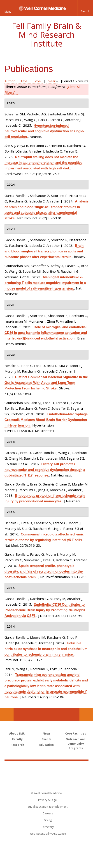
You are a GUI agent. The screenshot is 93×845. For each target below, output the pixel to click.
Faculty (17, 739)
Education (46, 745)
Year (52, 81)
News (47, 733)
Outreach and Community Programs (76, 743)
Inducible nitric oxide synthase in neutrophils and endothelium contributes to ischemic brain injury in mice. (46, 648)
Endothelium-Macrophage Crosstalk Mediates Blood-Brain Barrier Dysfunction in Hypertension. (46, 419)
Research (17, 745)
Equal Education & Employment (47, 807)
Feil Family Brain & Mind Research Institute (46, 34)
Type (37, 81)
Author (10, 81)
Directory (48, 827)
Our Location (7, 714)
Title (23, 81)
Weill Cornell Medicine (46, 767)
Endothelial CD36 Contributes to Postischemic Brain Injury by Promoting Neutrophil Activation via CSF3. (45, 610)
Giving (48, 820)
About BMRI (17, 733)
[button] (85, 8)
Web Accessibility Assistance (48, 834)
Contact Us (86, 714)
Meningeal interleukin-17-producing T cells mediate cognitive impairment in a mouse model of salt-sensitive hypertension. (45, 282)
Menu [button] (8, 11)
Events (46, 739)
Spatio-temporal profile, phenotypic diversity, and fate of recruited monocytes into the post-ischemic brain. (44, 571)
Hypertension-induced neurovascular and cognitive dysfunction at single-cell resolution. (44, 131)
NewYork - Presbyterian (46, 777)
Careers (48, 813)
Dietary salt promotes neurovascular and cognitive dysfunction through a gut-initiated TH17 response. (45, 469)
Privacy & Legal (47, 800)
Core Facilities (75, 733)
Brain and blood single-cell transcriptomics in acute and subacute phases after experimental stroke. (44, 251)
